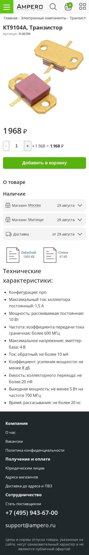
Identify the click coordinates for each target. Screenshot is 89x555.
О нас (10, 432)
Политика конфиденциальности (35, 450)
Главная (11, 18)
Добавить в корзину (44, 162)
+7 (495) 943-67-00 (31, 512)
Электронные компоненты (43, 18)
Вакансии (14, 441)
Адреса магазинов (21, 476)
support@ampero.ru (30, 525)
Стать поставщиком (23, 503)
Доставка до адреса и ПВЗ (28, 485)
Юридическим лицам (24, 468)
